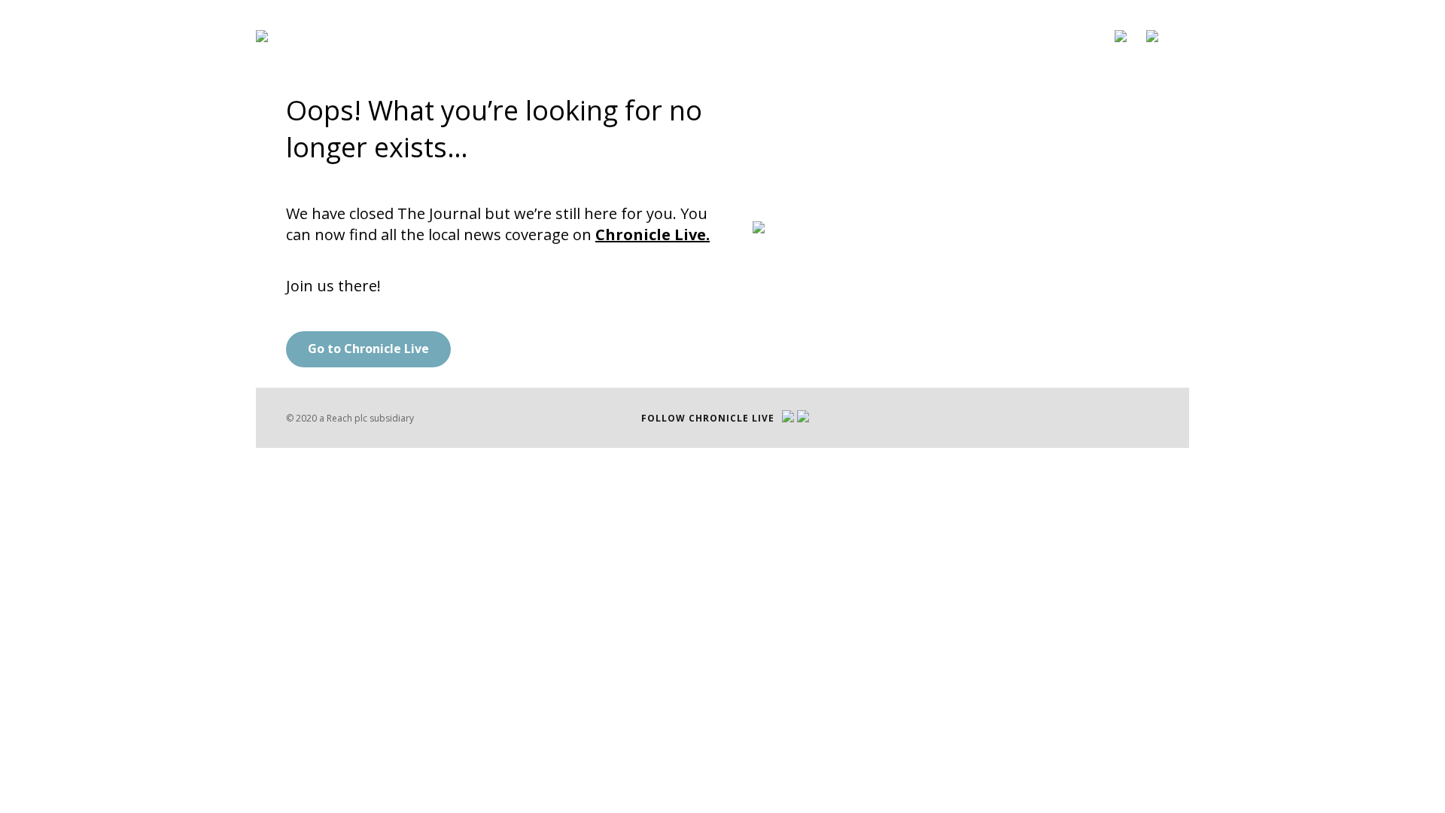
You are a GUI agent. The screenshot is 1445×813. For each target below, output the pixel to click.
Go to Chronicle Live (368, 348)
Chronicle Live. (652, 234)
